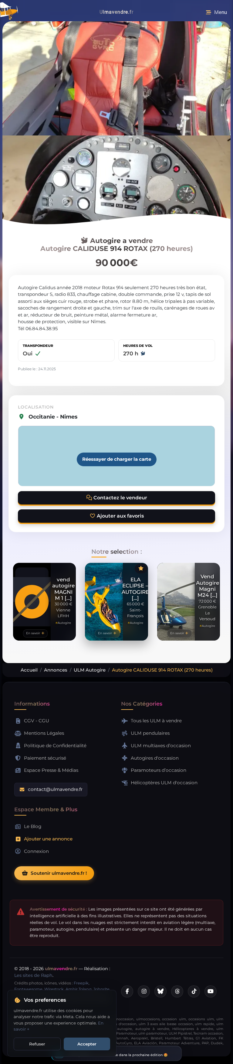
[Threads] (177, 991)
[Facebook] (127, 991)
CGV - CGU (36, 721)
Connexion (36, 851)
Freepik (81, 983)
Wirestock (54, 989)
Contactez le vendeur (119, 498)
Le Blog (32, 826)
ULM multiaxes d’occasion (161, 745)
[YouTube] (210, 991)
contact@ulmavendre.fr (55, 789)
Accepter (86, 1044)
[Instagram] (144, 991)
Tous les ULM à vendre (156, 721)
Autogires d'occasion (155, 758)
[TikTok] (194, 991)
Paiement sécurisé (45, 758)
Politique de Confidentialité (55, 745)
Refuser (37, 1044)
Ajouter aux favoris (120, 516)
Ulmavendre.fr (116, 12)
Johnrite (101, 989)
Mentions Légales (44, 733)
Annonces (55, 670)
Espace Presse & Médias (51, 770)
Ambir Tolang (79, 989)
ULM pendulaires (150, 733)
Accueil (29, 670)
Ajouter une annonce (48, 839)
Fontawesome (28, 989)
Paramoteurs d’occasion (158, 770)
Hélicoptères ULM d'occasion (164, 782)
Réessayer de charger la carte (116, 459)
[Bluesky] (160, 991)
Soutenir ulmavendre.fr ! (59, 873)
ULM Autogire (90, 670)
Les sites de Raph (33, 975)
